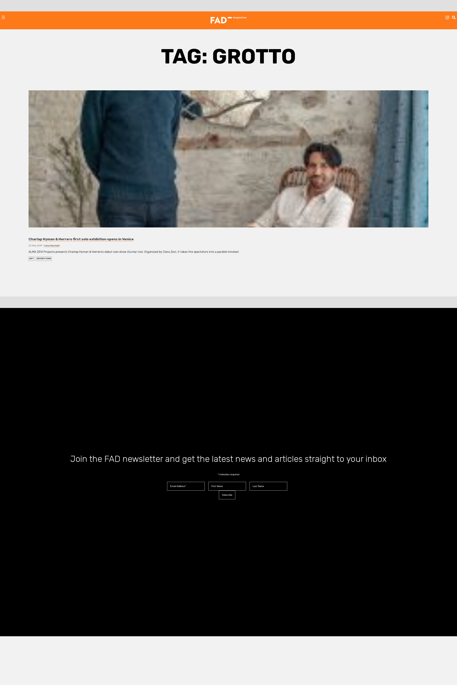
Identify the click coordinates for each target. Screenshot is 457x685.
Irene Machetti (52, 245)
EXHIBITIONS (44, 258)
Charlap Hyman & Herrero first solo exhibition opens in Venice (81, 239)
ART (31, 258)
